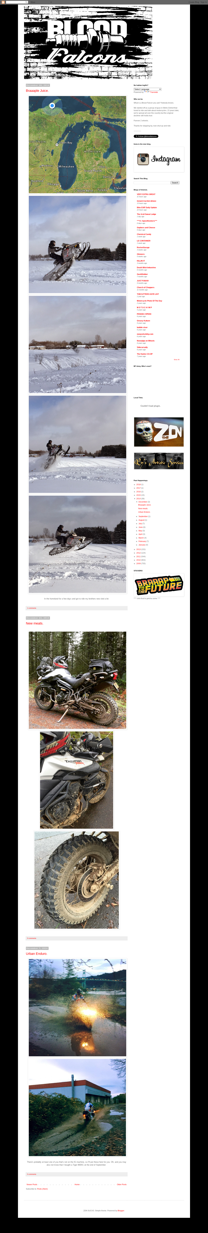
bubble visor (142, 327)
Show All (176, 359)
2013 (138, 549)
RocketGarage (143, 247)
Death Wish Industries (146, 268)
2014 (138, 499)
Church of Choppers (145, 287)
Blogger (121, 1211)
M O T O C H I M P (144, 307)
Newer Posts (32, 1184)
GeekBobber (142, 274)
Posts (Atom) (42, 1189)
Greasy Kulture (143, 321)
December (143, 502)
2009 (138, 563)
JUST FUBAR (143, 281)
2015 (138, 495)
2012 (138, 553)
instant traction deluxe (146, 201)
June (141, 527)
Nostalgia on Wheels (146, 341)
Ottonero (141, 254)
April (141, 534)
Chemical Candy (144, 234)
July (140, 524)
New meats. (34, 623)
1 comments (31, 608)
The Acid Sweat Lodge (146, 214)
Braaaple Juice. (37, 91)
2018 (138, 484)
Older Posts (122, 1184)
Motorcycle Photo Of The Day (149, 301)
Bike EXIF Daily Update (147, 207)
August (142, 520)
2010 (138, 560)
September (143, 516)
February (142, 541)
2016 (138, 492)
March (141, 538)
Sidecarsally (142, 347)
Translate (154, 92)
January (142, 545)
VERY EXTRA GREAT (146, 194)
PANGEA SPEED (144, 314)
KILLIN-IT (141, 261)
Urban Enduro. (36, 954)
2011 (138, 556)
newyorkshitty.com (145, 334)
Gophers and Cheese (146, 228)
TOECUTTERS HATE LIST (148, 294)
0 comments (31, 938)
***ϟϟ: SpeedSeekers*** (147, 221)
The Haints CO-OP (145, 354)
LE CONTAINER (143, 241)
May (141, 531)
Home (77, 1184)
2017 (138, 488)
